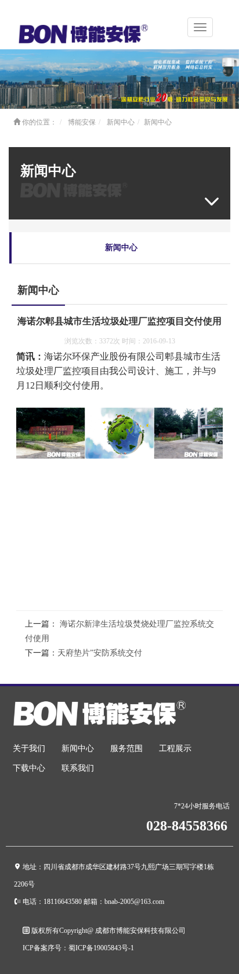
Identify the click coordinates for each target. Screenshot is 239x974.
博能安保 (82, 122)
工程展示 (175, 748)
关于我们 (29, 748)
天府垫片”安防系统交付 (99, 653)
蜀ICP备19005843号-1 (101, 947)
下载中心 (29, 768)
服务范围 (126, 748)
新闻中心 (121, 122)
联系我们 (77, 768)
